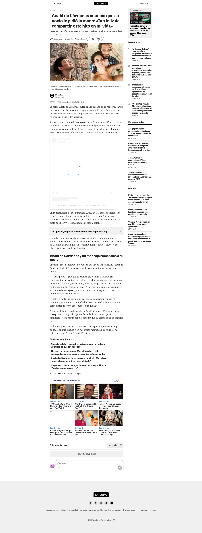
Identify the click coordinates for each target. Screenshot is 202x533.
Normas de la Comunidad (110, 510)
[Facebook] (90, 503)
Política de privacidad (69, 510)
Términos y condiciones (89, 510)
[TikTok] (106, 503)
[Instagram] (96, 503)
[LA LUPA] (101, 3)
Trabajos (152, 510)
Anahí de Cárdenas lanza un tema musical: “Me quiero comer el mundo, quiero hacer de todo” (78, 360)
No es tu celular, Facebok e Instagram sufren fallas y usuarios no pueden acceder (78, 345)
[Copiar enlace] (102, 39)
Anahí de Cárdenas (64, 374)
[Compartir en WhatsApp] (98, 39)
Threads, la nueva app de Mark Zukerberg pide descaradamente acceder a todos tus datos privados (78, 352)
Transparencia (129, 510)
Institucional (142, 510)
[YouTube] (111, 503)
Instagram (78, 374)
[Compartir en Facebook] (88, 39)
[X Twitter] (101, 503)
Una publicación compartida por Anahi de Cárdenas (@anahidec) (82, 206)
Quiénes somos (52, 510)
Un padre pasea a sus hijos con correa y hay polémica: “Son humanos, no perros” (79, 367)
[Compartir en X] (93, 39)
